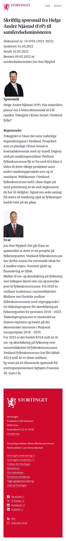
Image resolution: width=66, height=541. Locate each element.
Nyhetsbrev (13, 468)
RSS (13, 518)
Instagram (16, 505)
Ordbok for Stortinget (18, 464)
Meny (58, 5)
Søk (47, 5)
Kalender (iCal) (19, 523)
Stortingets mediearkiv (19, 459)
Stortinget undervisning (19, 455)
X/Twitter (16, 501)
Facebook (16, 496)
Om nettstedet (15, 472)
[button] (47, 5)
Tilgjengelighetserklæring (20, 481)
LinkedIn (15, 509)
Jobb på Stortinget (17, 485)
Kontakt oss (13, 433)
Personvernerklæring (18, 476)
